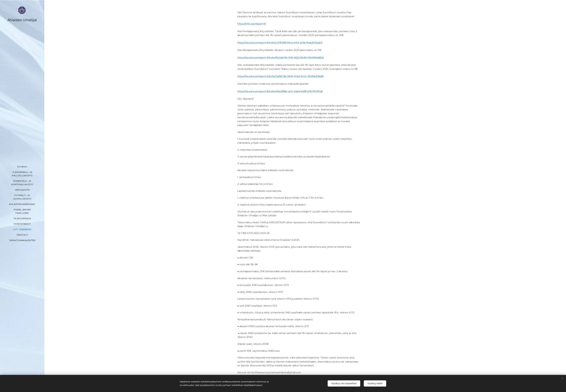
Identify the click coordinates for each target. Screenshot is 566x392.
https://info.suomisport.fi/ (251, 23)
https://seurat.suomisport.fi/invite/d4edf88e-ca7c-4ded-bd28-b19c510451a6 (280, 91)
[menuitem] (22, 166)
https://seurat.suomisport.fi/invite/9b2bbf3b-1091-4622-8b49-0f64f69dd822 (280, 57)
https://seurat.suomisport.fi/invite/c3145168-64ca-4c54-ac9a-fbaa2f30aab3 (279, 42)
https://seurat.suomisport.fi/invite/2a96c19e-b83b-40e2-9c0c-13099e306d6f (280, 76)
